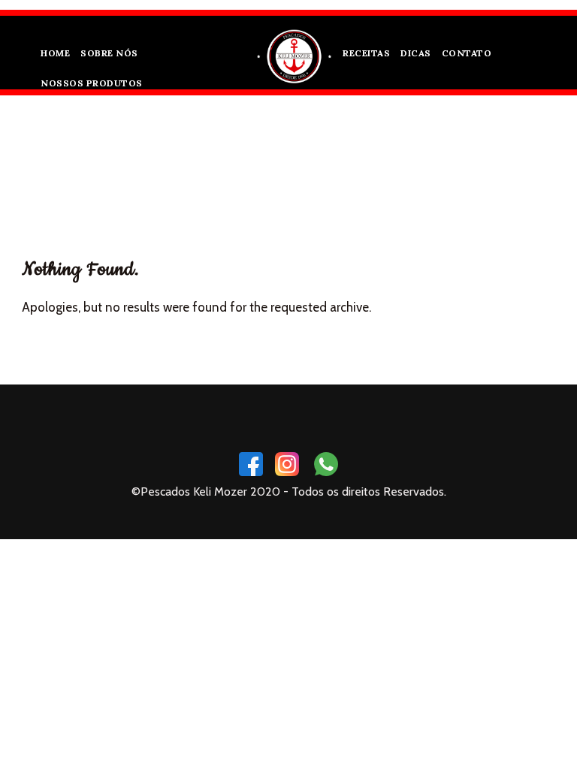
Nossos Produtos (92, 83)
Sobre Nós (109, 53)
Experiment (308, 166)
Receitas (366, 53)
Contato (467, 53)
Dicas (415, 53)
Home (55, 53)
